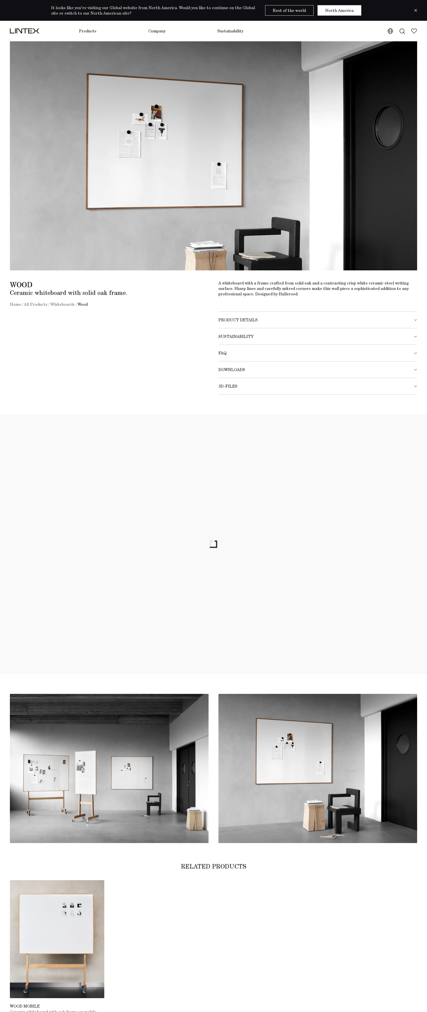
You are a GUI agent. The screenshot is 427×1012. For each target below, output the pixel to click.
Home (15, 304)
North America (339, 10)
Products (87, 30)
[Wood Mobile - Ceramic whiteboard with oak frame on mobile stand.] (57, 939)
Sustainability (230, 30)
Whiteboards (62, 304)
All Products (35, 304)
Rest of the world (289, 10)
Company (157, 30)
